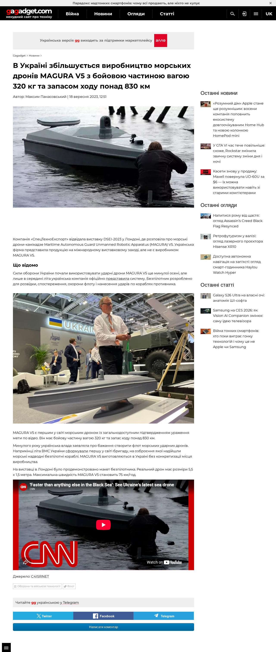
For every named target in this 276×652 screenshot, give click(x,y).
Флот (70, 586)
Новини (103, 13)
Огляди (136, 13)
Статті (167, 13)
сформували (77, 451)
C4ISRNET (40, 576)
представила (117, 279)
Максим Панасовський (45, 97)
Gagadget (29, 13)
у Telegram (69, 602)
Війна (72, 13)
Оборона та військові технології (38, 586)
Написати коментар (103, 627)
